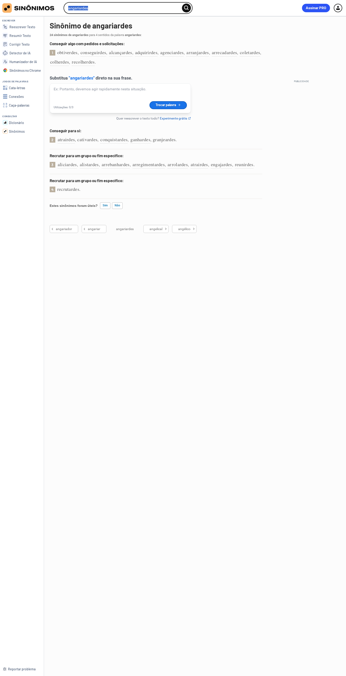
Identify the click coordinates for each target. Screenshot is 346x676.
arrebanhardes (116, 164)
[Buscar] (186, 8)
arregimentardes (149, 164)
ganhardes (140, 139)
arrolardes (178, 164)
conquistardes (114, 139)
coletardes (250, 52)
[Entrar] (338, 8)
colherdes (59, 62)
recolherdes (83, 62)
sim (105, 205)
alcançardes (120, 52)
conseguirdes (93, 52)
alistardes (89, 164)
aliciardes (67, 164)
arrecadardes (224, 52)
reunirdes (244, 164)
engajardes (221, 164)
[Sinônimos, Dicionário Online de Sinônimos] (31, 8)
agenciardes (172, 52)
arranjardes (197, 52)
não (117, 205)
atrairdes (66, 139)
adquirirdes (146, 52)
